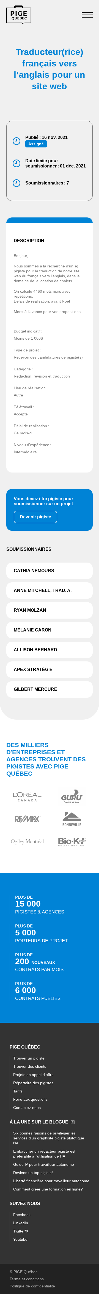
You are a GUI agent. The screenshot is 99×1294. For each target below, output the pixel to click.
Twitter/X (20, 1231)
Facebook (22, 1214)
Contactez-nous (27, 1107)
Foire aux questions (30, 1099)
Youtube (20, 1239)
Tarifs (18, 1091)
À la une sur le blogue (39, 1122)
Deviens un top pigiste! (33, 1172)
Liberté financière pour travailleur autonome (51, 1181)
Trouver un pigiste (29, 1058)
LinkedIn (20, 1223)
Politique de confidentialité (32, 1286)
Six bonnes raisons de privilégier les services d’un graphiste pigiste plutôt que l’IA (48, 1138)
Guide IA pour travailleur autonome (43, 1164)
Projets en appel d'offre (33, 1074)
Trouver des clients (29, 1066)
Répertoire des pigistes (33, 1083)
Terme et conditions (27, 1279)
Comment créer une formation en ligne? (48, 1189)
